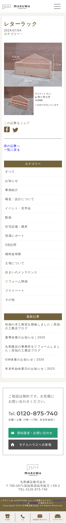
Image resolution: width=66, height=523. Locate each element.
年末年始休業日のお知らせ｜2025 (30, 368)
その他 (10, 299)
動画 (8, 217)
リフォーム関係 (16, 281)
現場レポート (15, 235)
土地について (15, 263)
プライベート (15, 290)
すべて (10, 171)
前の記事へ (12, 145)
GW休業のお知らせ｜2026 (24, 359)
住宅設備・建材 (16, 226)
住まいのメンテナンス (21, 272)
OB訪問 (10, 244)
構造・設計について (19, 199)
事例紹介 (11, 190)
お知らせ (11, 180)
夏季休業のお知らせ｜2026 (25, 337)
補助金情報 (13, 254)
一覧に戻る (12, 149)
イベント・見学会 (18, 208)
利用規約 (34, 503)
